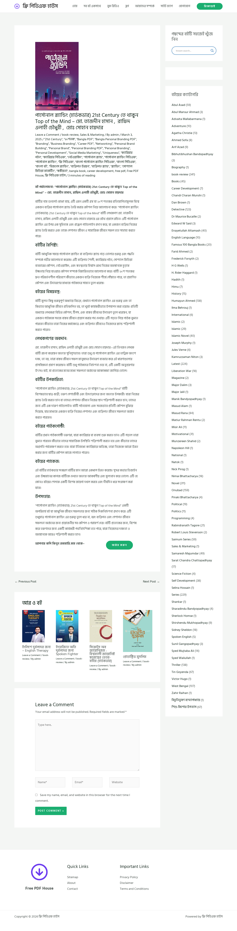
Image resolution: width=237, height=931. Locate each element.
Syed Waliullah (181, 657)
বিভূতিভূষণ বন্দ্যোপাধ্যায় (186, 700)
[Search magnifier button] (212, 50)
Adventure (179, 126)
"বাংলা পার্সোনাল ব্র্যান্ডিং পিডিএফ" (95, 161)
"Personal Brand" (59, 148)
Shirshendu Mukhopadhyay (190, 622)
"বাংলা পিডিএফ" (126, 161)
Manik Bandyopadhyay (187, 399)
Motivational (180, 434)
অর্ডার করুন (119, 545)
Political (177, 504)
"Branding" (42, 143)
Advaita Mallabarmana (187, 118)
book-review (70, 134)
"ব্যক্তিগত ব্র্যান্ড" (100, 166)
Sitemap (72, 877)
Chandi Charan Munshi (187, 195)
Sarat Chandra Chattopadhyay (192, 560)
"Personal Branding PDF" (87, 148)
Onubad (177, 490)
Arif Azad (178, 147)
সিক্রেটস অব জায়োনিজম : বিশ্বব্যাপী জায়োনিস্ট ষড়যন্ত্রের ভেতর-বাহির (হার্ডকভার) (102, 654)
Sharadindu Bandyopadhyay (190, 608)
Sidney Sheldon (182, 629)
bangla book (77, 170)
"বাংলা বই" (41, 166)
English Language (183, 237)
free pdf (120, 170)
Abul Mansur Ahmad (185, 112)
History (176, 293)
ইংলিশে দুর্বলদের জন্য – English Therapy (36, 648)
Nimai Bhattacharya (185, 476)
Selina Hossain (181, 587)
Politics (176, 511)
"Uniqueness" (110, 152)
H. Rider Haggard (183, 272)
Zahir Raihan (180, 692)
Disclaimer (126, 882)
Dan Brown (179, 202)
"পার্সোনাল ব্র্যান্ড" (93, 157)
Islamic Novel (180, 335)
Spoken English (182, 636)
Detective (178, 209)
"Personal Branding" (117, 148)
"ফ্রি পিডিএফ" (66, 161)
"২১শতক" (69, 139)
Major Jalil (178, 391)
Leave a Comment (47, 134)
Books (176, 181)
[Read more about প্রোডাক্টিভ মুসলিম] (137, 630)
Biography (178, 167)
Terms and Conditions (134, 888)
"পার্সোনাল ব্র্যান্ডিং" (46, 161)
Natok (176, 462)
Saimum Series (181, 539)
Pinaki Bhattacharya (185, 497)
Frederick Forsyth (183, 258)
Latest (176, 363)
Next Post (151, 581)
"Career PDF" (85, 143)
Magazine (178, 377)
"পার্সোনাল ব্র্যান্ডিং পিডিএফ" (120, 157)
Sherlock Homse (182, 615)
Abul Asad (178, 104)
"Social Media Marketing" (84, 152)
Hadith (176, 279)
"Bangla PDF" (85, 139)
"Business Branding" (63, 143)
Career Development (185, 188)
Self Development (183, 580)
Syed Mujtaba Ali (183, 650)
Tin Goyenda (180, 672)
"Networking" (104, 143)
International (180, 314)
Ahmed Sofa (180, 140)
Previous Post (25, 581)
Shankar (177, 601)
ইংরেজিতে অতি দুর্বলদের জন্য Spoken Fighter (67, 650)
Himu (175, 286)
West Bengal (180, 686)
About (71, 882)
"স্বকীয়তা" (62, 170)
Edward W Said (182, 223)
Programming (181, 518)
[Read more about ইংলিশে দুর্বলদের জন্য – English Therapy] (33, 626)
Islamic (176, 321)
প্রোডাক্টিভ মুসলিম (134, 657)
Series (175, 594)
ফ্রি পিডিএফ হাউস (40, 6)
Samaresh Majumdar (185, 553)
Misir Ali (177, 427)
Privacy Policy (129, 877)
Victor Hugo (180, 678)
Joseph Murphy (182, 342)
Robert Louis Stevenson (187, 532)
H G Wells (178, 265)
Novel (175, 483)
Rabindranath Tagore (186, 525)
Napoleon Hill (180, 448)
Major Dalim (180, 385)
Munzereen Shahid (184, 441)
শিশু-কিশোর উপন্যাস (184, 707)
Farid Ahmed (180, 251)
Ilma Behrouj (180, 307)
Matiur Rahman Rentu (186, 420)
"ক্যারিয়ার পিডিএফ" (54, 157)
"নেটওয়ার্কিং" (74, 157)
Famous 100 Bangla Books (189, 244)
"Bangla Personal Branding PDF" (115, 139)
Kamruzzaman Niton (185, 356)
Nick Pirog (178, 469)
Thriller (176, 664)
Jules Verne (179, 349)
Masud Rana (180, 413)
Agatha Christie (182, 133)
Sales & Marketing (92, 134)
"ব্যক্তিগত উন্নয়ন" (80, 166)
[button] (210, 6)
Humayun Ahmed (183, 300)
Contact (72, 888)
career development (100, 170)
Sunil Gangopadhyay (185, 643)
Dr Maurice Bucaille (184, 216)
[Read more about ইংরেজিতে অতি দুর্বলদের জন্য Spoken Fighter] (67, 626)
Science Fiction (181, 573)
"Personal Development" (51, 152)
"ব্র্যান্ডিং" (115, 166)
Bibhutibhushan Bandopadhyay (192, 154)
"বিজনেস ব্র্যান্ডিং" (59, 166)
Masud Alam (180, 405)
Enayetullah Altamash (186, 230)
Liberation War (181, 370)
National (177, 455)
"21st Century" (53, 139)
